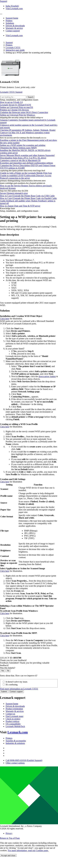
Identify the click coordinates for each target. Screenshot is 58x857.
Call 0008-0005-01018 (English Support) (24, 760)
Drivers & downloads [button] (15, 25)
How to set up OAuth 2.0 (11, 102)
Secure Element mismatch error (14, 193)
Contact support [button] (13, 30)
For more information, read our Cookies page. (28, 850)
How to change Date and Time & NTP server (20, 206)
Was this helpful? (7, 668)
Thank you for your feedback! (13, 660)
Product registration (14, 708)
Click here (4, 318)
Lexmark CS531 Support (11, 92)
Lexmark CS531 (13, 47)
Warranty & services (15, 711)
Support (9, 42)
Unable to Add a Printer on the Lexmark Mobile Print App (26, 173)
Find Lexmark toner (14, 716)
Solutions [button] (10, 23)
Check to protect (13, 719)
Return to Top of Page (10, 838)
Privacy (9, 833)
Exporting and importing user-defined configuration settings (26, 163)
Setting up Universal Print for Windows (17, 115)
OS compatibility (13, 724)
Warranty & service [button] (14, 28)
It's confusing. (12, 684)
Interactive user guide (15, 50)
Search (31, 97)
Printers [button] (9, 20)
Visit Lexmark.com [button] (14, 8)
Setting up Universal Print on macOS (16, 107)
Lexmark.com (17, 732)
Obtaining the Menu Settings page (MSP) (18, 148)
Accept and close (8, 855)
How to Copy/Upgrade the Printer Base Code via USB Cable (27, 196)
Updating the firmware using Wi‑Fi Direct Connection (24, 112)
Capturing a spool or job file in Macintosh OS (20, 160)
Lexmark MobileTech (15, 726)
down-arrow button (47, 376)
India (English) (12, 6)
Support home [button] (12, 18)
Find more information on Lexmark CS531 (19, 689)
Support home (12, 703)
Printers (9, 45)
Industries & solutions (15, 743)
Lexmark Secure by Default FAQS (15, 105)
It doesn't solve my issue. (17, 682)
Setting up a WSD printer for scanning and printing (22, 145)
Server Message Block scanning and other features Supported (27, 155)
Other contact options (15, 763)
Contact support (16, 692)
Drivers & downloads (15, 706)
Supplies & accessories (16, 741)
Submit (4, 692)
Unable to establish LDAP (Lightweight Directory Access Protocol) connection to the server (25, 176)
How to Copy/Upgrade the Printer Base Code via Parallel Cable (28, 198)
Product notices (12, 721)
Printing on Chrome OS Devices (14, 110)
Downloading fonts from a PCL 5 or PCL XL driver (23, 158)
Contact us (10, 714)
